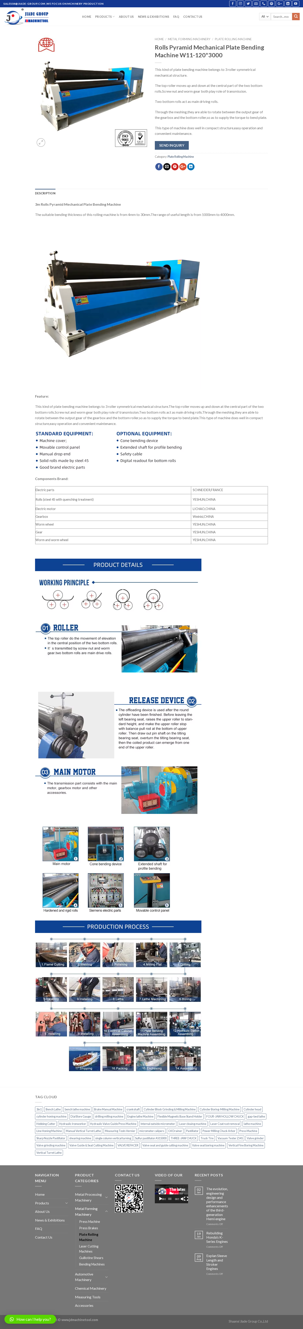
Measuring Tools (87, 1297)
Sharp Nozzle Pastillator (50, 1138)
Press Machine (248, 1131)
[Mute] (182, 1199)
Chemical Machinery (90, 1288)
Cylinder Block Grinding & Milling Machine (170, 1109)
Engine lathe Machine (140, 1116)
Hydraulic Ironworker (72, 1124)
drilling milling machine (109, 1116)
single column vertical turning (113, 1138)
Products (103, 16)
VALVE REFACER (128, 1145)
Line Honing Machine (49, 1131)
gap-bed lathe (256, 1116)
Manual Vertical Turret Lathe (83, 1131)
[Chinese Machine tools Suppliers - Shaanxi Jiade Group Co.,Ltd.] (39, 16)
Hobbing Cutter (45, 1124)
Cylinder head (252, 1109)
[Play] (160, 1199)
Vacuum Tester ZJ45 (230, 1138)
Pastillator (192, 1131)
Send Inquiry (172, 145)
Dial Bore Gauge (81, 1116)
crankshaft (133, 1109)
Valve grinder (255, 1138)
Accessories (84, 1305)
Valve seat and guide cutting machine (165, 1145)
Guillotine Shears (91, 1258)
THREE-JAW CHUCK (184, 1138)
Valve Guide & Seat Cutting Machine (91, 1145)
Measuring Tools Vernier (120, 1131)
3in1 (39, 1109)
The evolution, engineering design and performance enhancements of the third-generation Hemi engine (217, 1204)
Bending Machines (92, 1264)
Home (86, 16)
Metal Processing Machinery (88, 1197)
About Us (126, 16)
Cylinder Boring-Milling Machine (220, 1109)
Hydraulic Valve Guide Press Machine (113, 1124)
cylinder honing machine (51, 1116)
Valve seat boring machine (208, 1145)
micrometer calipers (151, 1131)
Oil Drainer (175, 1131)
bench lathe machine (77, 1109)
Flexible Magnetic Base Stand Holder (179, 1116)
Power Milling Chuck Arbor (219, 1131)
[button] (30, 1319)
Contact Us (193, 16)
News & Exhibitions (153, 16)
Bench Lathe (53, 1109)
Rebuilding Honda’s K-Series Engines (217, 1237)
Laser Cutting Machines (88, 1248)
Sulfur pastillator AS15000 (151, 1138)
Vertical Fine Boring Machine (246, 1145)
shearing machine (80, 1138)
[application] (171, 1193)
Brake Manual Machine (108, 1109)
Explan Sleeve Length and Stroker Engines (216, 1262)
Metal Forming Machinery (189, 39)
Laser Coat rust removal (225, 1124)
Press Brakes (88, 1228)
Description (45, 193)
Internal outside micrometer (157, 1124)
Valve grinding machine (50, 1145)
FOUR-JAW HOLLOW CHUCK (225, 1116)
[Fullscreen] (186, 1199)
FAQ (176, 16)
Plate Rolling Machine (233, 39)
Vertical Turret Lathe (49, 1152)
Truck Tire (207, 1138)
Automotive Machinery (84, 1277)
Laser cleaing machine (192, 1124)
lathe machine (252, 1124)
